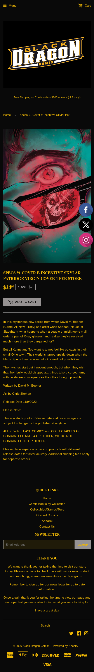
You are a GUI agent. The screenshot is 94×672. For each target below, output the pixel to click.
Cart (87, 5)
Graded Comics (47, 515)
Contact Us (47, 526)
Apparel (47, 521)
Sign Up (82, 544)
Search (45, 625)
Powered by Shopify (65, 646)
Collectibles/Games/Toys (47, 509)
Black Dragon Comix (36, 646)
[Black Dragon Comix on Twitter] (71, 634)
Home (7, 114)
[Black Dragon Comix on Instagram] (86, 634)
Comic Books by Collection (47, 503)
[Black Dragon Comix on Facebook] (79, 634)
